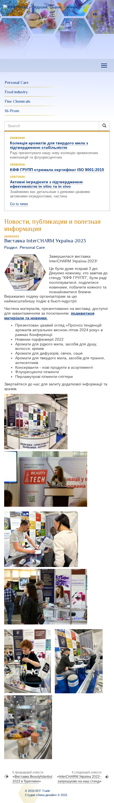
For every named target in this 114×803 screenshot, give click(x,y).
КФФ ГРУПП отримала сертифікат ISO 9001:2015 (57, 169)
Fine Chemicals (17, 101)
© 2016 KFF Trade (37, 790)
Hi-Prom (12, 111)
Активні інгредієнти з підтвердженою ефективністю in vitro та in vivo (46, 184)
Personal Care (16, 82)
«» (32, 777)
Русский (106, 14)
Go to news (19, 204)
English (94, 14)
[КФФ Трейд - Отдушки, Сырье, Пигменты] (42, 6)
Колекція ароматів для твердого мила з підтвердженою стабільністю (49, 145)
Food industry (16, 92)
